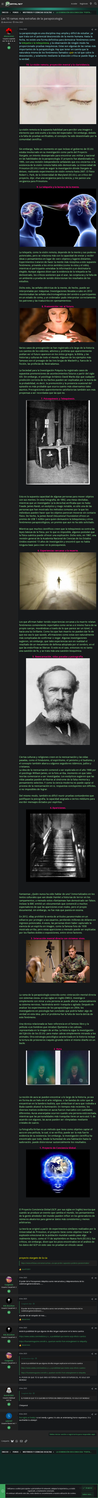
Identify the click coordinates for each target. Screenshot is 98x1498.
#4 (96, 1328)
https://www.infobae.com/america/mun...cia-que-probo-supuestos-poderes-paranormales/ (55, 1263)
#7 (96, 1414)
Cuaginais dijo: (26, 1304)
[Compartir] (92, 29)
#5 (96, 1354)
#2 (96, 1278)
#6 (96, 1389)
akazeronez (7, 22)
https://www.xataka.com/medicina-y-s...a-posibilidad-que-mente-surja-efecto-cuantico (52, 1336)
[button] (2, 4)
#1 (96, 29)
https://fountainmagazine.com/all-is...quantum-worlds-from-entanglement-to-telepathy (53, 1341)
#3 (96, 1299)
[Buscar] (95, 4)
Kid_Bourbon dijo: (27, 1358)
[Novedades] (91, 4)
